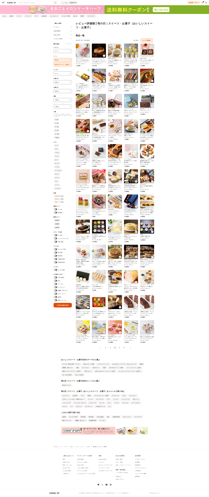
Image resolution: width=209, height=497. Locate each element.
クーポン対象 (61, 270)
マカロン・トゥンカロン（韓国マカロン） (73, 399)
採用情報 (137, 476)
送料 (64, 459)
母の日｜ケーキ (66, 385)
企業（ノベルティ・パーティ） (124, 465)
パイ (71, 406)
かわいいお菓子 (79, 375)
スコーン (64, 406)
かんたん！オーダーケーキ (105, 465)
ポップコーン (88, 406)
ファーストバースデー (104, 468)
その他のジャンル (100, 406)
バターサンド (132, 395)
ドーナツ (116, 402)
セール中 (60, 209)
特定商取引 (138, 465)
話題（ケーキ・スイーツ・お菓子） (71, 371)
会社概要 (137, 462)
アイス (36, 16)
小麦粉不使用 (61, 259)
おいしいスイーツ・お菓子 (83, 446)
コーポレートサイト (140, 459)
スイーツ (19, 16)
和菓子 (82, 16)
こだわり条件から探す (82, 468)
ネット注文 (65, 2)
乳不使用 (60, 252)
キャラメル (125, 402)
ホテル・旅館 (119, 462)
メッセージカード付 (63, 238)
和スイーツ (136, 399)
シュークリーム (125, 399)
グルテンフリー (62, 293)
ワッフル (115, 399)
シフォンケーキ (66, 402)
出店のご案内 (119, 459)
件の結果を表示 (63, 305)
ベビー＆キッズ (54, 16)
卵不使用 (60, 255)
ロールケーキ (115, 395)
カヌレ (124, 395)
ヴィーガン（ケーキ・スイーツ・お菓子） (129, 371)
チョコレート (65, 395)
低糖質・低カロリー (63, 290)
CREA (104, 367)
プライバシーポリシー (140, 468)
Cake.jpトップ (57, 446)
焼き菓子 (75, 395)
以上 (62, 196)
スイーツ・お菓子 (68, 446)
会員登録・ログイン (194, 2)
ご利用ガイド (66, 473)
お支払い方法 (66, 462)
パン (109, 406)
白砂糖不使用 (61, 262)
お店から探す (80, 465)
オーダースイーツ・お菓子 (101, 395)
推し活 (75, 16)
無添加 (59, 297)
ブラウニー (79, 406)
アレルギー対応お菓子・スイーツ (71, 364)
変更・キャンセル (67, 465)
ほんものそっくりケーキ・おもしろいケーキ (124, 364)
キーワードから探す (82, 470)
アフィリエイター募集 (140, 473)
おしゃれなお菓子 (67, 375)
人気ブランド (95, 367)
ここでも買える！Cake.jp (122, 472)
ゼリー (109, 402)
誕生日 (11, 16)
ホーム (4, 16)
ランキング (28, 16)
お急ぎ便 (44, 16)
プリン (108, 399)
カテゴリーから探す (82, 462)
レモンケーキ (92, 402)
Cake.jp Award (102, 459)
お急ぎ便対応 (80, 459)
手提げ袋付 (61, 241)
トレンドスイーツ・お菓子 (134, 367)
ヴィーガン (61, 284)
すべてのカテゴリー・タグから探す (86, 473)
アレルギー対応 (66, 16)
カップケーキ (99, 399)
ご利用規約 (138, 470)
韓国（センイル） (62, 300)
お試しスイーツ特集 (88, 364)
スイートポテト (136, 402)
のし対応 (60, 235)
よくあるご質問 (67, 470)
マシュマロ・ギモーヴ (80, 402)
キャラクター (91, 16)
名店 (59, 280)
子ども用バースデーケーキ (105, 470)
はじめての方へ (67, 468)
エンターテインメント (103, 364)
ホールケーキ (61, 287)
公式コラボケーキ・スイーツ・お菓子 (105, 371)
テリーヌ (101, 402)
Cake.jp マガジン (120, 479)
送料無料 (60, 212)
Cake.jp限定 (61, 277)
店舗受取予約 (73, 2)
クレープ (90, 399)
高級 (77, 367)
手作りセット (88, 371)
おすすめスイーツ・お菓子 (116, 367)
